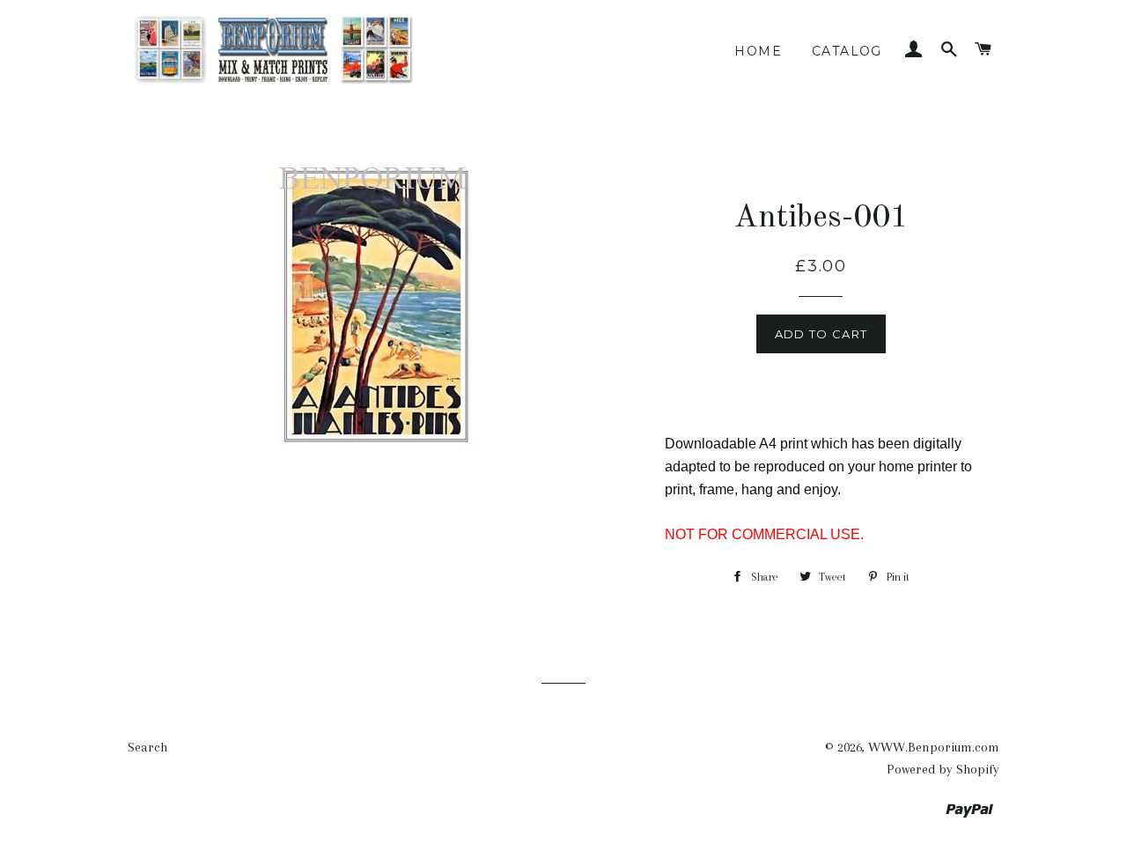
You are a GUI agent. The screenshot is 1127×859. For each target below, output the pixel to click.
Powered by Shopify (943, 769)
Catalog (847, 51)
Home (758, 51)
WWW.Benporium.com (933, 747)
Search (147, 747)
